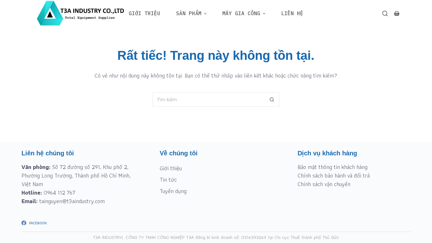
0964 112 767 (59, 192)
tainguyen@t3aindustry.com (72, 201)
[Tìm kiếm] (385, 13)
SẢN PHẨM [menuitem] (188, 13)
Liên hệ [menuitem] (292, 13)
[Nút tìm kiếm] (272, 99)
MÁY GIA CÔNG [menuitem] (241, 13)
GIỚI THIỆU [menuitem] (144, 13)
